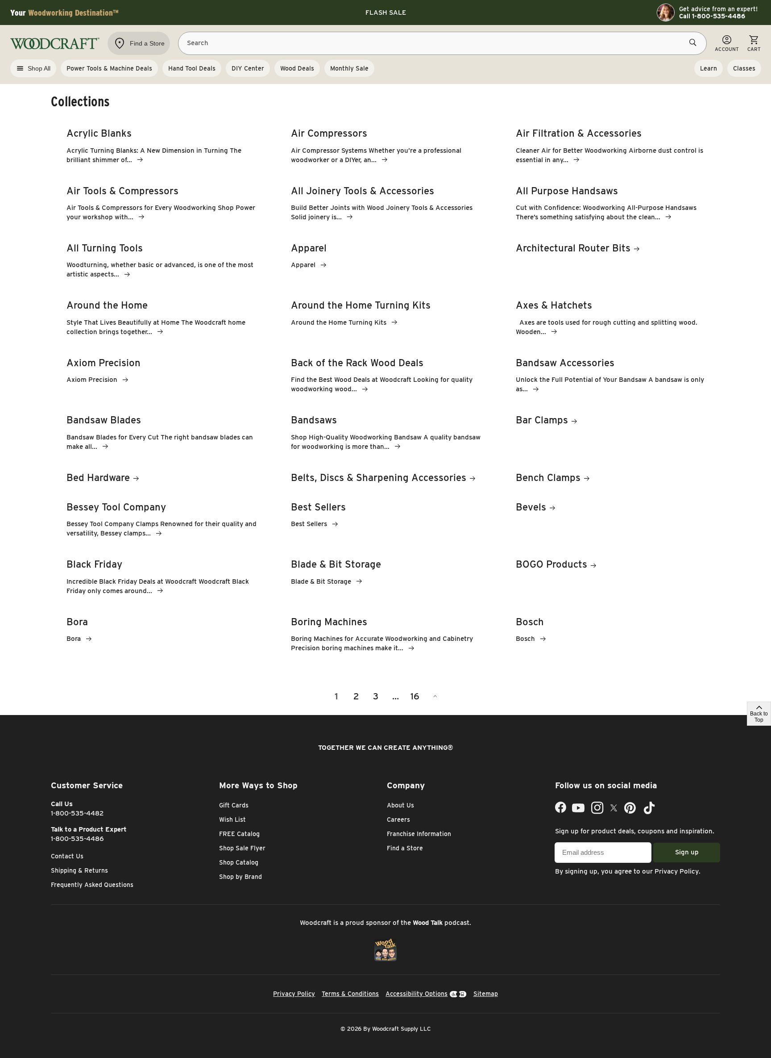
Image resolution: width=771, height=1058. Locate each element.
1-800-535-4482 (77, 813)
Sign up (687, 852)
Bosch (530, 621)
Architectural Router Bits (573, 248)
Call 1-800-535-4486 (712, 16)
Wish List (232, 819)
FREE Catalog (239, 833)
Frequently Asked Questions (92, 884)
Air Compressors (329, 133)
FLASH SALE (385, 12)
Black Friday (94, 564)
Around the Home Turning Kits (361, 305)
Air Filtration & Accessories (579, 133)
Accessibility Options (417, 993)
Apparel (309, 248)
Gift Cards (234, 805)
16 (414, 696)
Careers (398, 819)
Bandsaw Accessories (565, 362)
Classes (744, 68)
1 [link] (336, 696)
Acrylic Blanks (99, 133)
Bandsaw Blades (103, 420)
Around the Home (107, 305)
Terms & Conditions (350, 993)
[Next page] (434, 696)
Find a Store (405, 848)
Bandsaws (314, 420)
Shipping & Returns (79, 870)
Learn (708, 68)
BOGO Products (551, 564)
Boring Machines (329, 621)
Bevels (531, 507)
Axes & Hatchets (554, 305)
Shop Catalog (238, 862)
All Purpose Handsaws (567, 191)
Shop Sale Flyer (242, 848)
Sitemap (485, 993)
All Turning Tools (104, 248)
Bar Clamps (542, 420)
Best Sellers (318, 507)
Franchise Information (419, 833)
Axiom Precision (103, 362)
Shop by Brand (240, 876)
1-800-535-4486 (77, 839)
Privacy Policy (677, 871)
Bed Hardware (98, 477)
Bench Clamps (548, 477)
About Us (400, 805)
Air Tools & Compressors (122, 191)
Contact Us (67, 856)
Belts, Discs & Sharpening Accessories (378, 477)
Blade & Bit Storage (336, 564)
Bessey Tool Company (116, 507)
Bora (77, 621)
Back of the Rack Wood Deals (357, 362)
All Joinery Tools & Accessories (362, 191)
